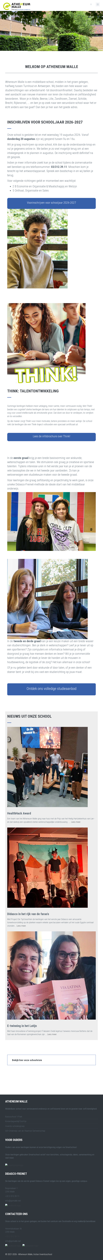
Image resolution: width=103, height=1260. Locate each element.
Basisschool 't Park (13, 1116)
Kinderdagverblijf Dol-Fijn (15, 1121)
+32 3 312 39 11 (12, 1236)
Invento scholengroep (15, 1126)
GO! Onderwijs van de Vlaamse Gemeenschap (25, 1130)
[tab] (51, 1060)
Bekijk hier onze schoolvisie (27, 1060)
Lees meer (75, 822)
